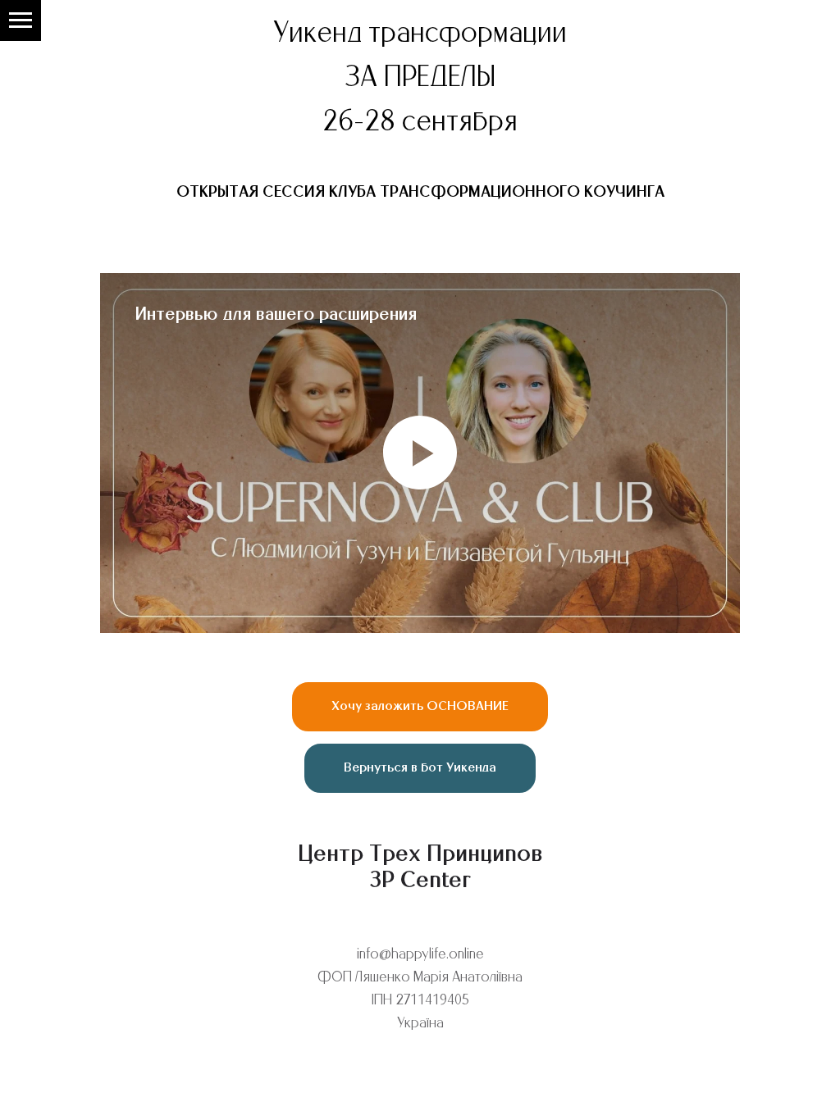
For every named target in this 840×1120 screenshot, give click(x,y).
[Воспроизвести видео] (420, 452)
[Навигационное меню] (20, 20)
